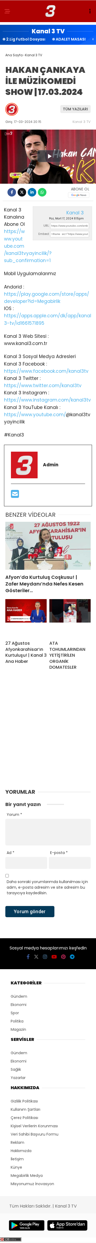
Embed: (43, 234)
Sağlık (16, 1069)
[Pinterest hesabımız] (63, 956)
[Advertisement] (48, 735)
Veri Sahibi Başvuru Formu (34, 1134)
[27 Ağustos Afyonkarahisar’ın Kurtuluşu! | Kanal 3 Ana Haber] (26, 617)
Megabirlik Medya (27, 1175)
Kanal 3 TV (82, 121)
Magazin (18, 1029)
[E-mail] (15, 495)
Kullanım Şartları (25, 1109)
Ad (10, 852)
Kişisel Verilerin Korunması (34, 1126)
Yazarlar (18, 1077)
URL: (46, 225)
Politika (17, 1021)
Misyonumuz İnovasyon (32, 1183)
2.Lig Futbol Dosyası (25, 39)
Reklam (17, 1142)
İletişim (17, 1159)
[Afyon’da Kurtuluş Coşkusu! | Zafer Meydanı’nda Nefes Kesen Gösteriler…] (48, 546)
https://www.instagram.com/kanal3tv (47, 400)
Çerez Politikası (24, 1117)
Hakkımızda (21, 1150)
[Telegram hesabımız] (72, 956)
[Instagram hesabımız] (45, 956)
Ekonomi (18, 1004)
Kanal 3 (75, 213)
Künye (16, 1167)
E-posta (59, 852)
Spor (15, 1013)
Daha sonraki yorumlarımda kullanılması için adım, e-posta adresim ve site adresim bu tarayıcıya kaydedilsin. (47, 887)
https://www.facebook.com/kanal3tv (46, 371)
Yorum (14, 814)
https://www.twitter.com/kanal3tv (43, 385)
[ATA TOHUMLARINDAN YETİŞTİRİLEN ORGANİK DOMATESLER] (70, 617)
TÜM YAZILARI (75, 109)
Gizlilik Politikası (24, 1101)
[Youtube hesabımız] (54, 956)
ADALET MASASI (71, 39)
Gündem (19, 996)
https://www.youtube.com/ (35, 414)
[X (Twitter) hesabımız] (36, 956)
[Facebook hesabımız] (28, 956)
